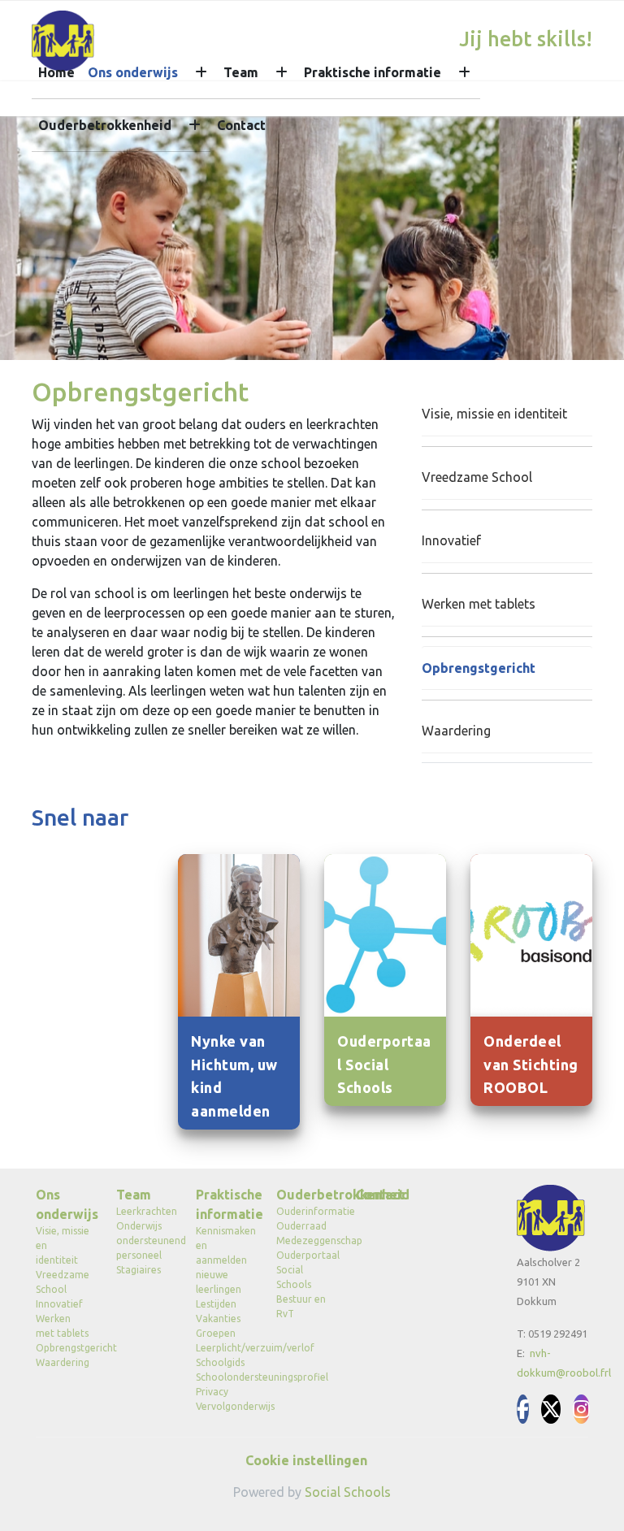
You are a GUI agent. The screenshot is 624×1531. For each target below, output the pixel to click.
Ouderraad (301, 1226)
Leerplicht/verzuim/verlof (224, 1347)
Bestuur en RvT (301, 1306)
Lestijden (216, 1304)
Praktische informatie (372, 72)
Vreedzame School (477, 477)
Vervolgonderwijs (224, 1406)
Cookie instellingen (306, 1460)
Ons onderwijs (133, 72)
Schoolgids (220, 1362)
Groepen (216, 1333)
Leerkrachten (144, 1211)
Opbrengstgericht (478, 668)
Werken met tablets (478, 603)
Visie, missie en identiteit (494, 413)
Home (56, 72)
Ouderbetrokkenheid (104, 125)
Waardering (456, 730)
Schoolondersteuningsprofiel (224, 1377)
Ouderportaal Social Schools (304, 1270)
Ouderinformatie (304, 1211)
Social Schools (348, 1492)
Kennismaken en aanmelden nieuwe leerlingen (224, 1260)
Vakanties (218, 1318)
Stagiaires (138, 1269)
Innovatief (451, 540)
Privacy (212, 1391)
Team (240, 72)
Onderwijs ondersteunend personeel (144, 1240)
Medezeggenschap (304, 1240)
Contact (241, 125)
